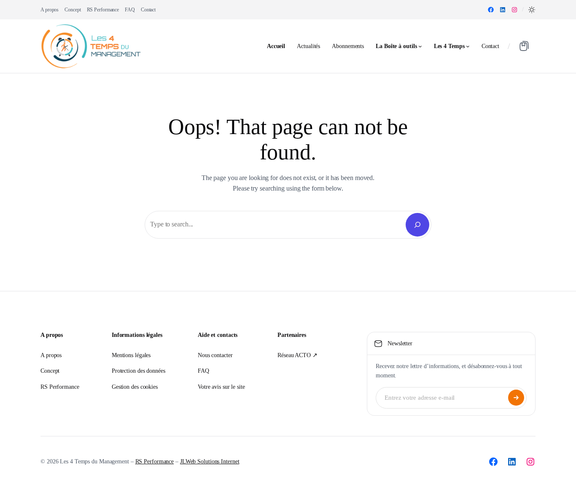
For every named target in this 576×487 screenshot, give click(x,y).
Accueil (276, 46)
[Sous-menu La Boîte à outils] (420, 46)
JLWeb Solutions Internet (210, 461)
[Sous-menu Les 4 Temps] (468, 46)
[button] (532, 9)
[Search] (417, 225)
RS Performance (154, 461)
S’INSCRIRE (516, 398)
